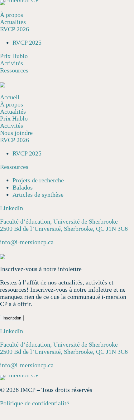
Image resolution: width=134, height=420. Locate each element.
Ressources (14, 70)
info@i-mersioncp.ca (27, 242)
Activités (11, 63)
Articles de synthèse (38, 194)
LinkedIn (11, 208)
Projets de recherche (38, 180)
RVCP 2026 (14, 29)
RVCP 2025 (26, 42)
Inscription (11, 318)
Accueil (10, 97)
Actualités (13, 21)
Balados (22, 187)
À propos (11, 14)
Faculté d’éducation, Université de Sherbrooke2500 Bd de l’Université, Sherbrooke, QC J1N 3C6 (64, 225)
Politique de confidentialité (34, 403)
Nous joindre (16, 132)
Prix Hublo (14, 55)
